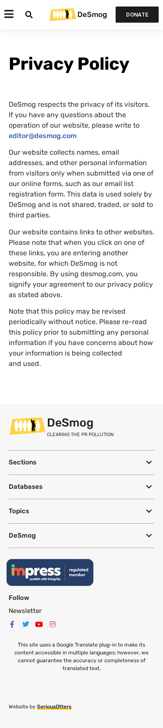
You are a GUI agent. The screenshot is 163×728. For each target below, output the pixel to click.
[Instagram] (52, 624)
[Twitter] (25, 624)
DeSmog (92, 14)
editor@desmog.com (43, 136)
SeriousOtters (54, 707)
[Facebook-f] (12, 624)
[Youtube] (39, 624)
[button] (81, 462)
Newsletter (25, 611)
